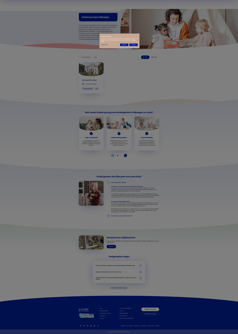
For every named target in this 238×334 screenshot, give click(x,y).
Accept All (134, 44)
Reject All (124, 44)
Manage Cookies (104, 44)
